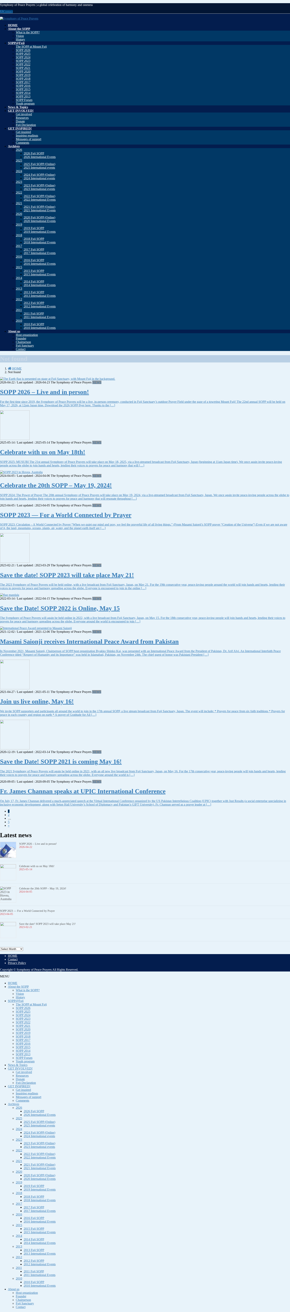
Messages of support (28, 139)
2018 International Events (40, 242)
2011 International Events (39, 317)
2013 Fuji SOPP (34, 292)
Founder (21, 338)
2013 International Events (40, 295)
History (20, 39)
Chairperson (23, 342)
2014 (19, 278)
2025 (19, 160)
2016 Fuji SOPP (34, 260)
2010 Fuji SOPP (34, 324)
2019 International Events (40, 231)
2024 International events (39, 178)
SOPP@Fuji (15, 1001)
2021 (19, 203)
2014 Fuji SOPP (34, 281)
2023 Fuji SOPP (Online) (39, 185)
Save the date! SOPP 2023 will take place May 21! (67, 575)
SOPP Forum (24, 100)
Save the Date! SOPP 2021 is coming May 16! (61, 761)
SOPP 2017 (23, 82)
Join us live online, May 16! (37, 701)
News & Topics (17, 1065)
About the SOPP (18, 986)
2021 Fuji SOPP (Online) (39, 206)
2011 (19, 310)
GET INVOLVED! (20, 1068)
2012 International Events (40, 306)
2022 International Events (40, 199)
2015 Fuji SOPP (34, 270)
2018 (19, 235)
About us (13, 1289)
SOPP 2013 (23, 96)
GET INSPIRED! (19, 1086)
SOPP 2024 (23, 57)
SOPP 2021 (23, 68)
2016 (19, 256)
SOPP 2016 (23, 85)
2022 (19, 192)
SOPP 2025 (23, 53)
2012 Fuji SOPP (34, 303)
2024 (19, 171)
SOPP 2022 (23, 64)
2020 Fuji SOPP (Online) (39, 217)
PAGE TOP (280, 1268)
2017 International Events (40, 253)
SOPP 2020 (23, 71)
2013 (19, 288)
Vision (20, 36)
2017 (19, 246)
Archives (13, 1104)
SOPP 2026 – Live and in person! (44, 391)
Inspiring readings (27, 135)
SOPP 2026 (23, 50)
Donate (20, 121)
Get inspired (23, 132)
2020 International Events (40, 221)
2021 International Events (40, 210)
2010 (19, 320)
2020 (19, 214)
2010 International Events (40, 327)
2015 (19, 267)
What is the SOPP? (28, 32)
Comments (22, 142)
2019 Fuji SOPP (34, 228)
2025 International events (39, 167)
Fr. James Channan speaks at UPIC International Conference (83, 791)
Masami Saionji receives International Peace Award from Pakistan (89, 641)
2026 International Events (40, 157)
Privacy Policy (17, 963)
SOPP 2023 (23, 60)
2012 (19, 299)
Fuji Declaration (26, 125)
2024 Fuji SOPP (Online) (39, 174)
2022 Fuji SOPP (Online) (39, 196)
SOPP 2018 (23, 78)
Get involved (24, 114)
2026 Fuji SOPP (34, 153)
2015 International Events (40, 274)
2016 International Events (40, 263)
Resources (22, 117)
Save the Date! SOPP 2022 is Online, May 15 (60, 608)
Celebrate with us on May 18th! (42, 452)
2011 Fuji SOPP (34, 313)
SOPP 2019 (23, 75)
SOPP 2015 (23, 89)
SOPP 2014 (23, 93)
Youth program (25, 103)
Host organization (27, 335)
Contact (8, 11)
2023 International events (39, 189)
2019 (19, 224)
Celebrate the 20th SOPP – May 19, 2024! (56, 485)
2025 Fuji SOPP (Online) (39, 164)
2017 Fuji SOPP (34, 249)
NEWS (96, 382)
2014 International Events (40, 285)
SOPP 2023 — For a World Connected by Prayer (65, 514)
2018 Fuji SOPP (34, 238)
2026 (19, 149)
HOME (12, 955)
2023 (19, 182)
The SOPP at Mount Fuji (31, 46)
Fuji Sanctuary (25, 345)
